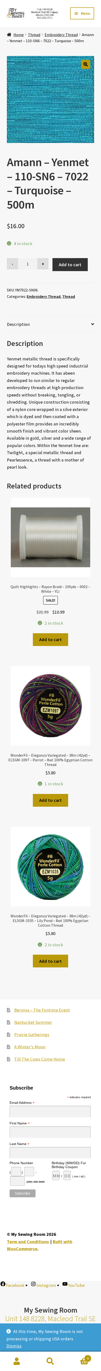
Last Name (19, 1144)
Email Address (22, 1102)
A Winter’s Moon (29, 1047)
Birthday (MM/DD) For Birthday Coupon (69, 1165)
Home (18, 34)
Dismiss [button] (14, 1346)
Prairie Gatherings (31, 1034)
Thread (34, 34)
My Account (17, 1361)
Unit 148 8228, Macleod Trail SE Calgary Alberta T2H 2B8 (50, 1323)
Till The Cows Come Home (39, 1059)
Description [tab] (18, 324)
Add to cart (70, 264)
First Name (20, 1123)
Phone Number (21, 1163)
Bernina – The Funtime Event (42, 1010)
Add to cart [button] (50, 639)
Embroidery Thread (61, 34)
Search (50, 1361)
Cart (78, 1356)
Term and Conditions (28, 1241)
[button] (85, 64)
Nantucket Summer (33, 1022)
